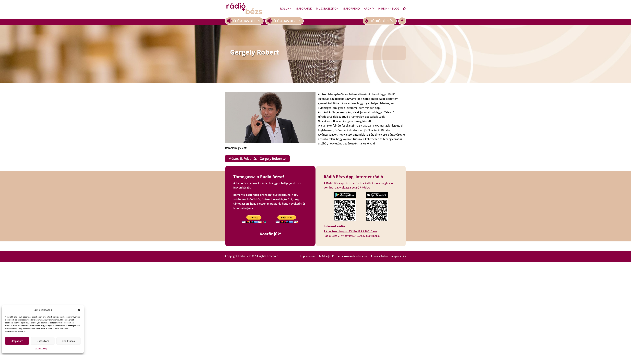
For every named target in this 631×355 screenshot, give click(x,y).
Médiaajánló (326, 256)
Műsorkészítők (327, 8)
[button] (79, 309)
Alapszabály (398, 256)
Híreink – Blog (388, 8)
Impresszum (308, 256)
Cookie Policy (41, 348)
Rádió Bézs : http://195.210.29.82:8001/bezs (350, 231)
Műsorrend (351, 8)
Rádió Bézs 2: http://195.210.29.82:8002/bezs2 (352, 236)
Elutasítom (42, 341)
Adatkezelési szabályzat (352, 256)
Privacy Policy (379, 256)
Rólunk (285, 8)
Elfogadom (17, 341)
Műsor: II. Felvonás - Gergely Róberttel (257, 158)
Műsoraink (303, 8)
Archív (369, 8)
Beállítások (68, 341)
